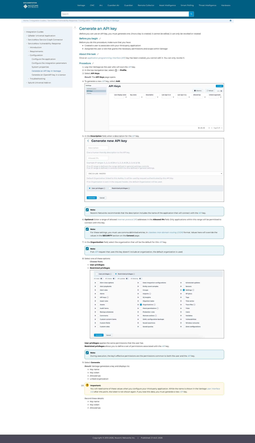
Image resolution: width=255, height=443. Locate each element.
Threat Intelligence (207, 5)
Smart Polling (187, 5)
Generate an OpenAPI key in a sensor (49, 75)
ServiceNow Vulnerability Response (62, 21)
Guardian (128, 5)
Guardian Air (113, 5)
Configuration (85, 21)
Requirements (36, 51)
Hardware (225, 5)
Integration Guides (38, 21)
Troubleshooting (37, 78)
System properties (40, 67)
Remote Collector (146, 5)
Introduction (36, 47)
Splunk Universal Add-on (39, 82)
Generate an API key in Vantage (106, 21)
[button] (25, 32)
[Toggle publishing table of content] (75, 27)
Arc (101, 5)
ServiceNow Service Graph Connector (45, 39)
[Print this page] (231, 20)
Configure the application (44, 59)
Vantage (81, 5)
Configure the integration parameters (49, 63)
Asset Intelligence (167, 5)
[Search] (191, 14)
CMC (92, 5)
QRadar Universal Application (41, 35)
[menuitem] (81, 5)
